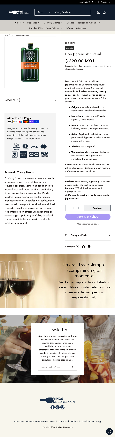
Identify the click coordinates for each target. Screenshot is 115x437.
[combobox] (62, 12)
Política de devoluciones (82, 421)
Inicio (6, 35)
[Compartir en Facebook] (83, 246)
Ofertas (69, 28)
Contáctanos (18, 421)
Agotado (97, 208)
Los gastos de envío (91, 66)
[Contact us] (109, 431)
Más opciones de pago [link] (88, 223)
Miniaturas (81, 28)
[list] (30, 62)
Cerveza (70, 22)
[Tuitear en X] (78, 246)
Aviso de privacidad (59, 421)
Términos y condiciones (37, 421)
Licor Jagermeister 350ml (20, 35)
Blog (98, 421)
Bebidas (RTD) (36, 28)
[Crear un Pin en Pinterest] (89, 246)
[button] (104, 12)
